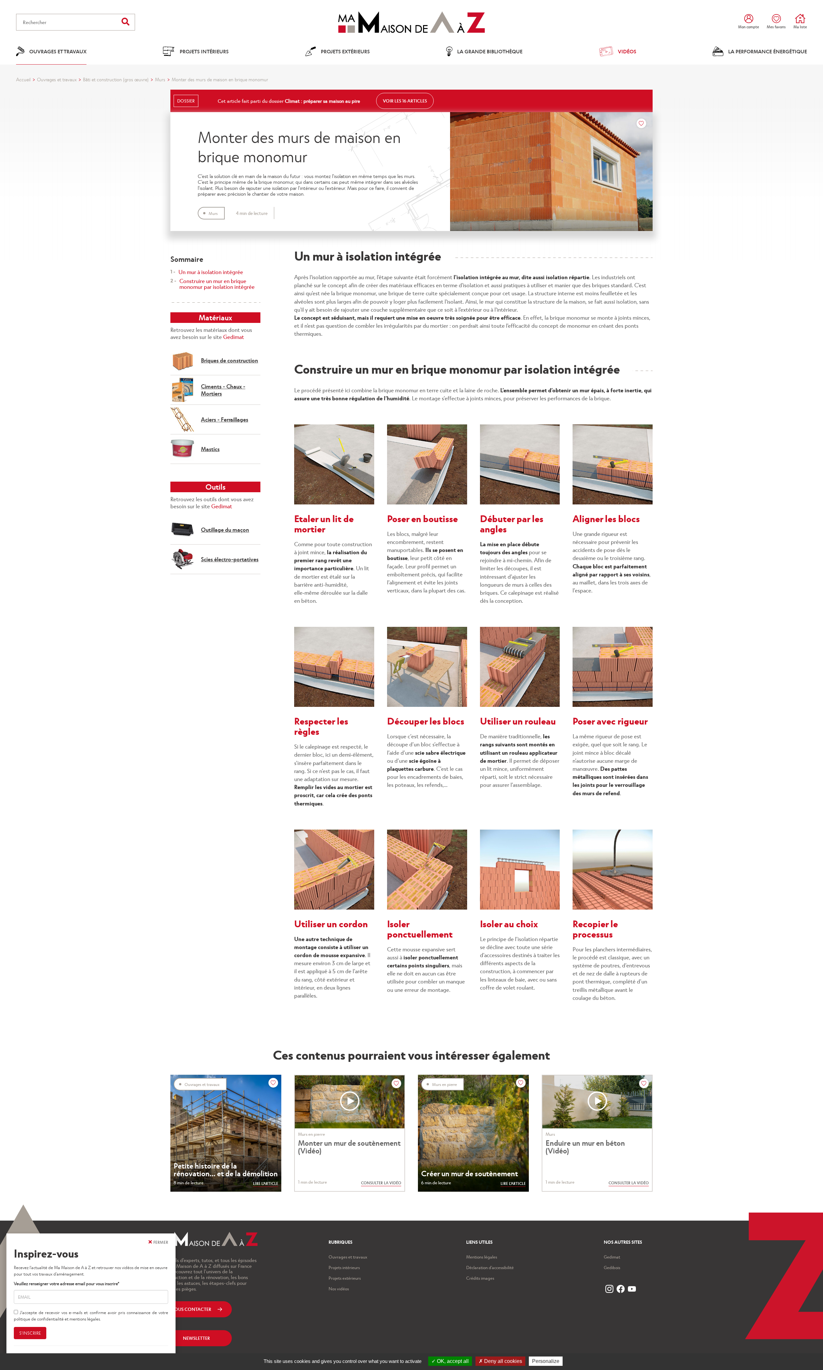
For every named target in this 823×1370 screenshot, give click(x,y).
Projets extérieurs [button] (345, 51)
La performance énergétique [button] (767, 51)
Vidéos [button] (627, 51)
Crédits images (480, 1278)
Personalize (545, 1361)
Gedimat (233, 336)
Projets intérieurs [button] (204, 51)
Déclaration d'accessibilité (490, 1267)
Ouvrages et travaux (57, 79)
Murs (160, 79)
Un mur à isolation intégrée (210, 272)
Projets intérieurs (344, 1267)
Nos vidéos (339, 1288)
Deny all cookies (502, 1361)
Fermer (160, 1242)
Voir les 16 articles (405, 100)
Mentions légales (481, 1256)
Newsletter (196, 1338)
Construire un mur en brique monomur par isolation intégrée (217, 283)
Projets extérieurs (345, 1278)
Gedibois (612, 1267)
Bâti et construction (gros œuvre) (116, 79)
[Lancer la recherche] (125, 21)
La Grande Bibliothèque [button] (489, 51)
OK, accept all (452, 1361)
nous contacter (191, 1309)
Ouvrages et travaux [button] (57, 51)
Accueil (23, 79)
